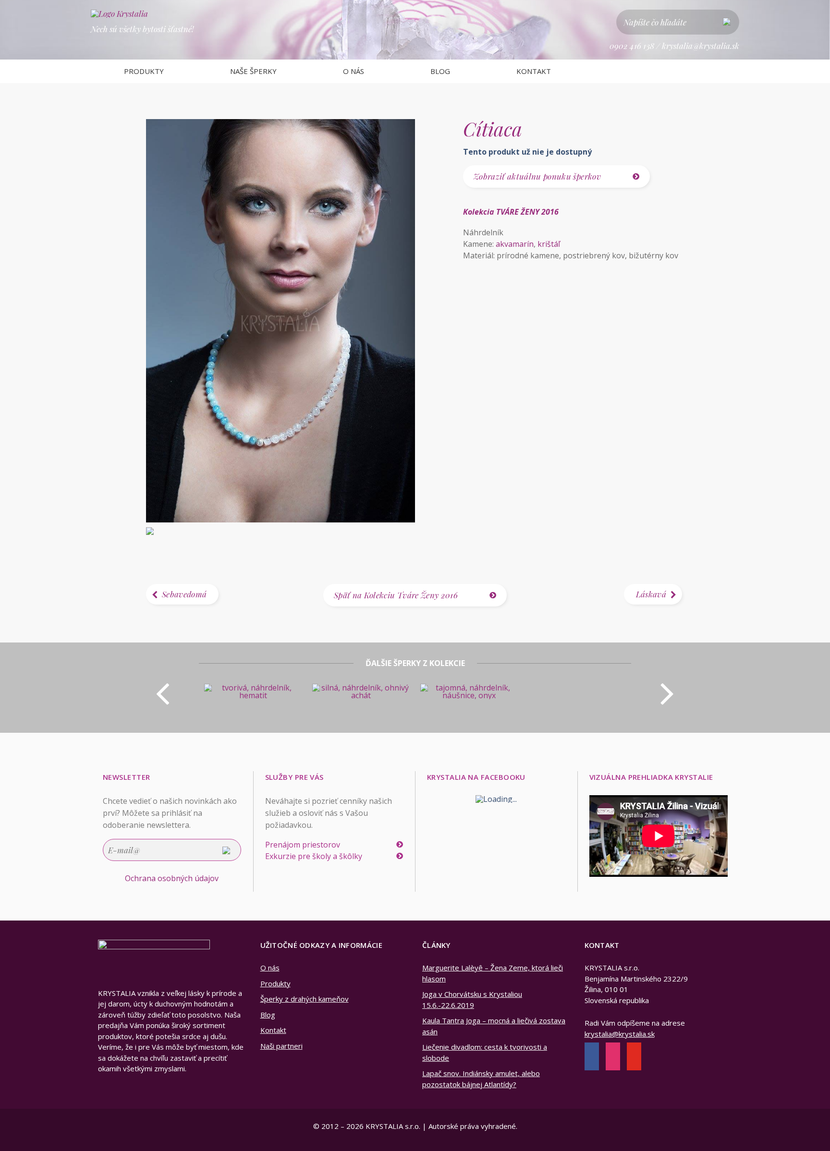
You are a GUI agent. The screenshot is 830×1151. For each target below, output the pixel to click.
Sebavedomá (184, 594)
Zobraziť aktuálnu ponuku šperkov (537, 176)
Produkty (144, 71)
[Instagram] (613, 1057)
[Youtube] (634, 1057)
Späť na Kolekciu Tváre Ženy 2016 (396, 595)
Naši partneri (281, 1046)
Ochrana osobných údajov (172, 878)
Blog (440, 71)
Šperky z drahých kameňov (304, 999)
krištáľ (548, 244)
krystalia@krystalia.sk (700, 45)
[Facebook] (592, 1057)
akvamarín (515, 244)
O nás (353, 71)
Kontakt (533, 71)
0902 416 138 (632, 45)
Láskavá (651, 594)
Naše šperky (253, 71)
